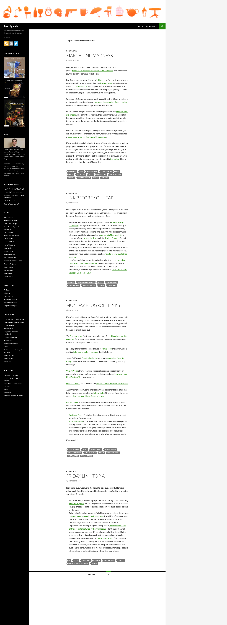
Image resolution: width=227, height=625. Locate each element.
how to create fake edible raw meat (112, 383)
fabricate (86, 560)
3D (69, 560)
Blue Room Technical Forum (14, 322)
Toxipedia (7, 362)
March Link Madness (89, 55)
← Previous (91, 574)
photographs (115, 174)
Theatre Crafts (9, 355)
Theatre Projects (89, 358)
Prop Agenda (11, 26)
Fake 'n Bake (8, 232)
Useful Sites (71, 51)
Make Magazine (89, 285)
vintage (105, 178)
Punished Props (9, 254)
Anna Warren (73, 449)
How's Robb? (8, 239)
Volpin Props (72, 370)
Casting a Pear (75, 415)
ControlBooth (9, 325)
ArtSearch (7, 290)
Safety (101, 285)
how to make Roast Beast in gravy (88, 396)
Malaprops (107, 348)
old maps (101, 80)
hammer (96, 560)
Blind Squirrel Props (11, 220)
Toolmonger (8, 273)
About (140, 26)
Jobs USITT (8, 293)
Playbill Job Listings (10, 299)
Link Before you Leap (89, 197)
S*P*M (6, 347)
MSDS (91, 174)
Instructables (90, 238)
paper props (101, 174)
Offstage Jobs (9, 296)
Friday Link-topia (85, 475)
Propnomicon (106, 83)
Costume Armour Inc (86, 282)
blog (85, 449)
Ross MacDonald (10, 258)
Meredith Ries (90, 453)
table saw (112, 285)
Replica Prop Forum (11, 344)
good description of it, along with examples (87, 137)
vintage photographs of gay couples (111, 102)
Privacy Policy (152, 26)
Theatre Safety (9, 267)
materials (81, 174)
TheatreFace (8, 358)
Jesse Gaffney (91, 171)
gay (81, 171)
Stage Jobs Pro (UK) (10, 302)
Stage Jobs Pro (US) (10, 306)
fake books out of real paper (86, 352)
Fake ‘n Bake (98, 393)
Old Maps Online (79, 86)
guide (100, 282)
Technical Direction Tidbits (13, 261)
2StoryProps (8, 217)
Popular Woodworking (78, 563)
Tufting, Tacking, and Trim (13, 204)
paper (101, 453)
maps (117, 171)
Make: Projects (112, 238)
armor (71, 282)
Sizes (6, 389)
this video (114, 159)
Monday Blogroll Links (93, 305)
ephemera (72, 171)
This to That (8, 392)
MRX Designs (8, 248)
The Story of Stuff (104, 538)
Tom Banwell (8, 270)
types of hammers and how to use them (86, 516)
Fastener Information (11, 375)
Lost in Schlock (73, 383)
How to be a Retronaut (11, 235)
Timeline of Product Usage (13, 396)
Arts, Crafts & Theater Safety (14, 319)
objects (121, 560)
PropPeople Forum (10, 337)
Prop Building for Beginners (13, 192)
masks (70, 174)
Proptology (8, 340)
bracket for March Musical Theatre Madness (92, 70)
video (95, 178)
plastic (71, 178)
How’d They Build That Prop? (14, 189)
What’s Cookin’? (9, 201)
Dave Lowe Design (10, 224)
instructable (112, 282)
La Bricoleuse (106, 171)
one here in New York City (111, 235)
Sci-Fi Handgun (76, 421)
